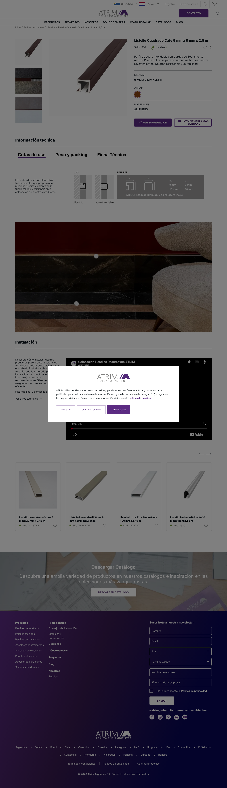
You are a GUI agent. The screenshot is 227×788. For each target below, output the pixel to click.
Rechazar (66, 409)
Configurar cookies (91, 409)
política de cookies (140, 398)
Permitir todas (119, 409)
